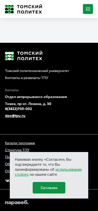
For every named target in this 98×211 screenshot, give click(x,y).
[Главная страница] (23, 9)
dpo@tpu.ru (15, 116)
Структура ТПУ (17, 150)
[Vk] (7, 180)
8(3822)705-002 (18, 108)
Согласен (49, 188)
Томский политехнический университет (37, 70)
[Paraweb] (49, 202)
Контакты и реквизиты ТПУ (26, 78)
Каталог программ (20, 143)
